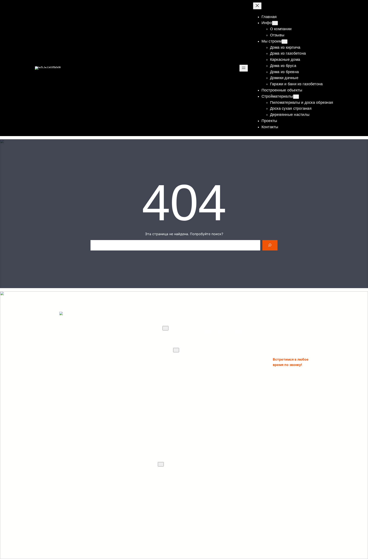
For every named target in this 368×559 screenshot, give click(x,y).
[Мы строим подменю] (285, 41)
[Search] (269, 245)
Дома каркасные (201, 340)
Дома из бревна (200, 357)
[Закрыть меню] (257, 5)
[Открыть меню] (243, 68)
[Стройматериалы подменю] (296, 96)
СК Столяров (182, 543)
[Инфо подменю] (275, 23)
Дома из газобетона (204, 331)
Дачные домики (200, 366)
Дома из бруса (199, 348)
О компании (240, 322)
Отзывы (236, 331)
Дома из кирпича (202, 322)
